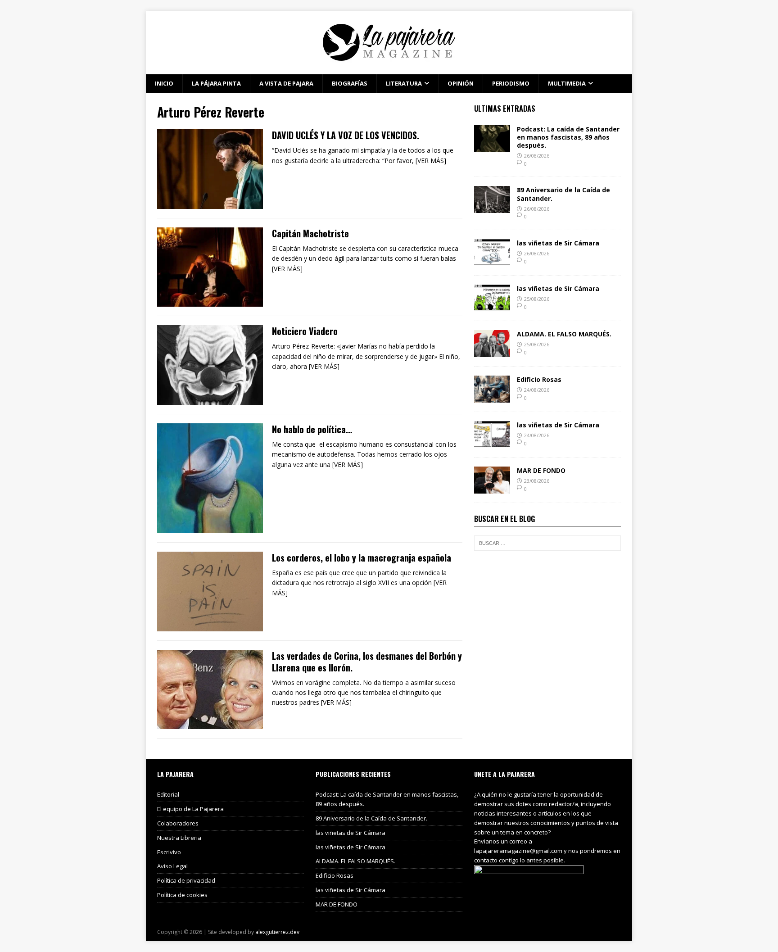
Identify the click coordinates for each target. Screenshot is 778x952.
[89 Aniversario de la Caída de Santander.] (492, 208)
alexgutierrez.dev (277, 932)
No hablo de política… (312, 429)
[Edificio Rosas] (492, 397)
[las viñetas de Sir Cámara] (492, 261)
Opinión (461, 83)
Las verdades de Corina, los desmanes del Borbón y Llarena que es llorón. (367, 661)
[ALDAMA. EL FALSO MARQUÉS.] (492, 352)
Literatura (404, 83)
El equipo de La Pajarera (190, 809)
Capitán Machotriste (310, 233)
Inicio (164, 83)
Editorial (168, 794)
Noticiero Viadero (305, 331)
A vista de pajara (286, 83)
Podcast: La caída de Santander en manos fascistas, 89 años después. (568, 137)
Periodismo (510, 83)
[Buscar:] (547, 543)
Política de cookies (182, 895)
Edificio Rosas (539, 379)
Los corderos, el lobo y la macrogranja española (361, 557)
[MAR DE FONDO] (492, 488)
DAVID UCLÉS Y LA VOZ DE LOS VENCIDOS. (345, 135)
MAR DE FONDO (541, 470)
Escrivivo (169, 852)
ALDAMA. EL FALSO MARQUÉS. (564, 334)
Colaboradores (178, 823)
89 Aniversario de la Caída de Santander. (563, 194)
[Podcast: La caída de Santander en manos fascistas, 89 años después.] (492, 146)
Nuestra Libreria (179, 838)
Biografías (349, 83)
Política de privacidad (186, 880)
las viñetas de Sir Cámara (558, 243)
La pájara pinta (216, 83)
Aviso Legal (172, 866)
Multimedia (567, 83)
